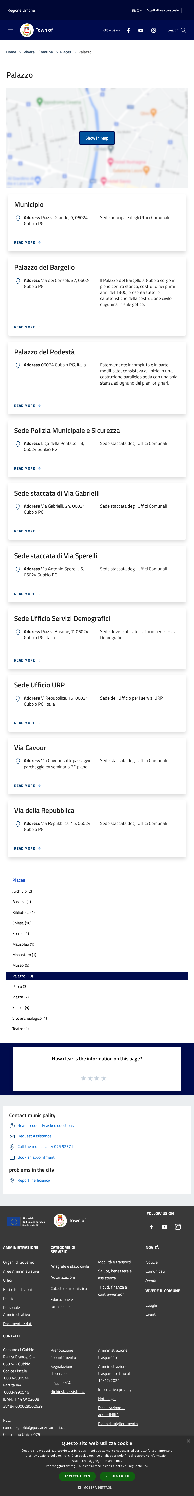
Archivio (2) (22, 891)
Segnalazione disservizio (62, 1369)
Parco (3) (19, 986)
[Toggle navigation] (10, 30)
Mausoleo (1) (23, 944)
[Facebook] (126, 30)
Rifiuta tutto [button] (117, 1476)
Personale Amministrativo (16, 1310)
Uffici (7, 1280)
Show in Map (97, 138)
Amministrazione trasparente (112, 1353)
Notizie (152, 1262)
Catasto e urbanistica (69, 1288)
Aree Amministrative (21, 1271)
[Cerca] (183, 30)
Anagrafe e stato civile (70, 1266)
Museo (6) (20, 965)
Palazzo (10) (22, 976)
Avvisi (151, 1280)
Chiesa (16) (21, 923)
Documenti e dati (17, 1323)
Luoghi (151, 1305)
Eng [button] (135, 10)
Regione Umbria (21, 10)
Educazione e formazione (62, 1302)
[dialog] (97, 1466)
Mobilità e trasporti (114, 1262)
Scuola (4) (20, 1007)
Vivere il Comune (38, 52)
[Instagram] (152, 30)
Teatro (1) (20, 1029)
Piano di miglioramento (118, 1424)
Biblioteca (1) (23, 912)
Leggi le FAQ (61, 1382)
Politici (9, 1298)
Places (65, 52)
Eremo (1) (20, 933)
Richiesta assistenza (68, 1391)
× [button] (188, 1441)
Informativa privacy (114, 1389)
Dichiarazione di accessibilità (111, 1411)
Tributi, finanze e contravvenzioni (112, 1290)
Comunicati (155, 1271)
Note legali (107, 1399)
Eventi (151, 1314)
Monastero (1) (24, 955)
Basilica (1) (21, 902)
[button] (97, 1487)
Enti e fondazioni (17, 1289)
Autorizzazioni (63, 1277)
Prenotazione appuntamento (63, 1353)
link (145, 1466)
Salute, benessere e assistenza (115, 1274)
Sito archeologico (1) (29, 1018)
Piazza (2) (20, 997)
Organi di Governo (18, 1262)
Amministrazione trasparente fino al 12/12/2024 (114, 1373)
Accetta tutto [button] (77, 1476)
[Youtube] (139, 30)
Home (11, 52)
